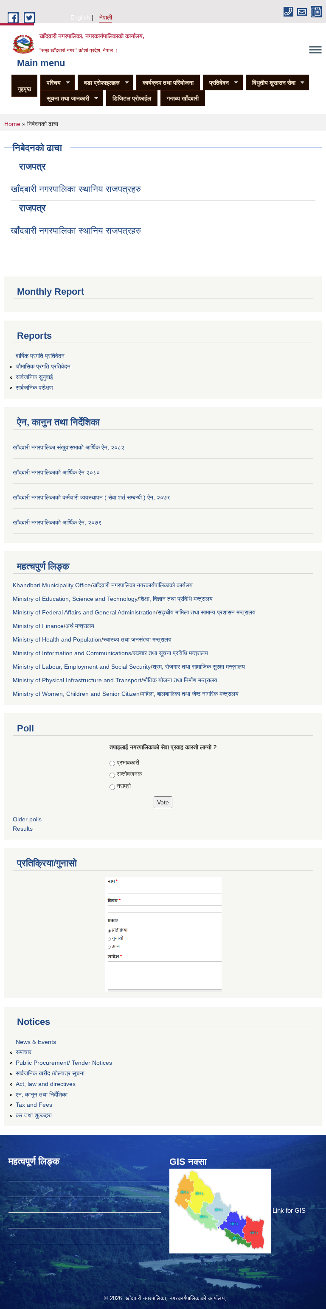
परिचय (50, 83)
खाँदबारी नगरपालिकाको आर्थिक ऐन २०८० (56, 472)
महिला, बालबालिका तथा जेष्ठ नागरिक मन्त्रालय (190, 693)
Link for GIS (289, 1210)
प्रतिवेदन (216, 83)
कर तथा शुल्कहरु (34, 1115)
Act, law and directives (46, 1083)
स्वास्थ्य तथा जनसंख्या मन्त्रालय (137, 639)
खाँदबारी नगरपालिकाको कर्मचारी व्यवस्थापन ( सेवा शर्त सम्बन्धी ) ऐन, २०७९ (91, 497)
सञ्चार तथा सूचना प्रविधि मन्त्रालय (170, 653)
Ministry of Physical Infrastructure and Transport (77, 680)
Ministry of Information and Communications (72, 653)
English (80, 17)
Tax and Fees (34, 1104)
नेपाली (105, 17)
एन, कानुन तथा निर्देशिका (41, 1094)
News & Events (36, 1041)
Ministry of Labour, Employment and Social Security (82, 666)
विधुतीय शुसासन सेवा (270, 83)
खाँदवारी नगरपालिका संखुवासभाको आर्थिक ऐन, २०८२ (68, 447)
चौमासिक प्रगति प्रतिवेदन (43, 366)
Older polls (27, 819)
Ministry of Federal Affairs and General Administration (84, 612)
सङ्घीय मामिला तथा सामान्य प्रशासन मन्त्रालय (206, 612)
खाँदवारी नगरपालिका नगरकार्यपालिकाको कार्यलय (143, 585)
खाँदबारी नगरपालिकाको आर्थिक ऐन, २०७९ (57, 522)
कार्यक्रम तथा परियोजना (168, 82)
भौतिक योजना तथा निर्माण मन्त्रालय (180, 680)
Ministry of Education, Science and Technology (75, 598)
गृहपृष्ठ (24, 89)
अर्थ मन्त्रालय (79, 625)
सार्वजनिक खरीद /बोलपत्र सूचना (50, 1073)
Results (23, 828)
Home (12, 123)
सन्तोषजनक (129, 773)
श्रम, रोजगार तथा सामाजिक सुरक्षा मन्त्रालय (198, 666)
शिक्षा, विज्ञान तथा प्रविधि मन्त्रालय (176, 598)
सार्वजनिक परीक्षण (34, 387)
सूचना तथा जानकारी (64, 98)
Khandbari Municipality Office (52, 585)
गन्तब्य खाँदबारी (183, 98)
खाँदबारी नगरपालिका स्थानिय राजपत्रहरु (76, 189)
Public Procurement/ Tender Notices (64, 1062)
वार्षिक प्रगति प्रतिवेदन (40, 355)
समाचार (23, 1052)
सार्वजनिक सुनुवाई (34, 377)
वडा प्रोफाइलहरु (99, 83)
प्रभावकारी (128, 762)
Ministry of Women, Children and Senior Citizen (76, 693)
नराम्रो (124, 785)
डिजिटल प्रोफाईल (131, 98)
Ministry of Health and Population (57, 639)
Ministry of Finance (38, 625)
